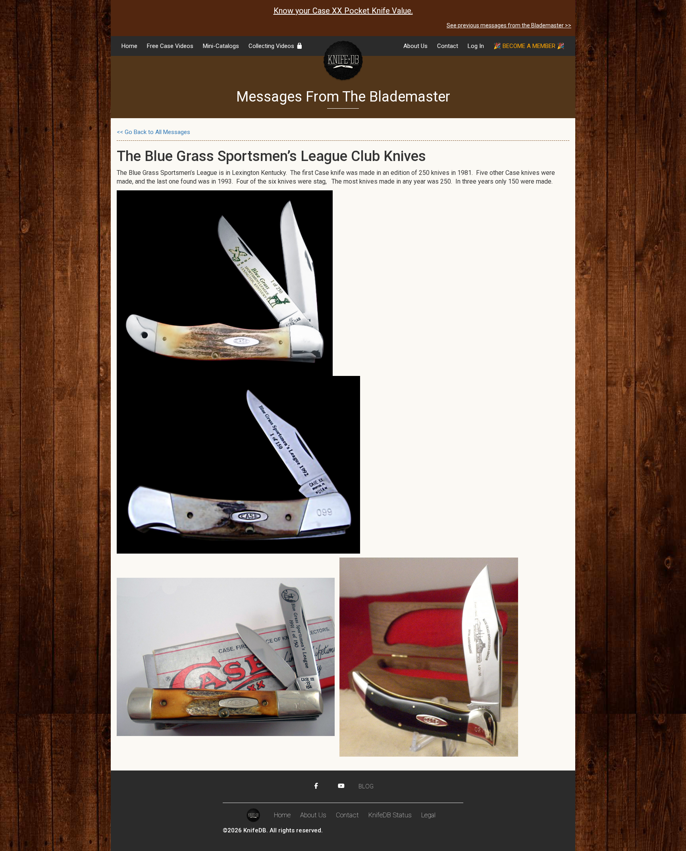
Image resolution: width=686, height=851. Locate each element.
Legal (428, 815)
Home (129, 46)
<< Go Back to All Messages (153, 132)
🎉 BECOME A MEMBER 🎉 (529, 46)
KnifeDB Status (390, 815)
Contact (447, 46)
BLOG (366, 786)
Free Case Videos (170, 46)
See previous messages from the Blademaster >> (509, 25)
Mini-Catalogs (221, 46)
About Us (415, 46)
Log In (476, 46)
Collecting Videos (272, 46)
